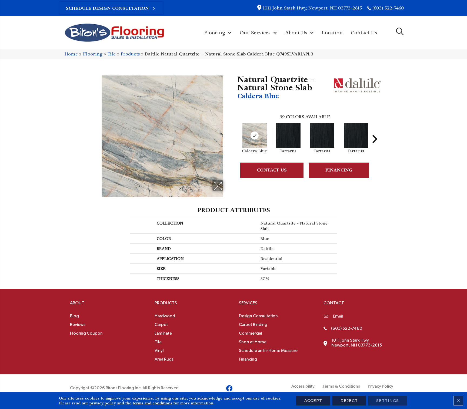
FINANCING (338, 170)
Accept (313, 400)
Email (338, 316)
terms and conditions (152, 403)
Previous (235, 131)
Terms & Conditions (341, 386)
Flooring (92, 54)
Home (71, 54)
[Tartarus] (288, 135)
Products (130, 54)
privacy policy (102, 403)
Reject (349, 400)
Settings (387, 400)
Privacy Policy (380, 386)
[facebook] (229, 389)
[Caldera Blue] (254, 135)
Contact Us (272, 170)
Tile (112, 54)
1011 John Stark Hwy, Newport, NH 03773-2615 (312, 8)
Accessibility (303, 386)
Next (375, 131)
